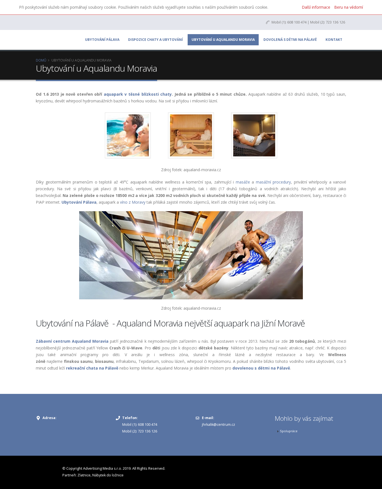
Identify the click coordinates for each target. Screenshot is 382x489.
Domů (41, 60)
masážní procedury (273, 182)
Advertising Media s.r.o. (102, 468)
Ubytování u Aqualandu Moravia (223, 39)
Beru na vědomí (348, 7)
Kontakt (334, 39)
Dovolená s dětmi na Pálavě (290, 39)
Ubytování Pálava (102, 39)
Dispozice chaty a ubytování (155, 39)
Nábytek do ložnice (108, 475)
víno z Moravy (132, 202)
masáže (243, 182)
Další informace (316, 7)
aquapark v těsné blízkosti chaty (138, 94)
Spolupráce (289, 431)
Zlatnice (84, 475)
